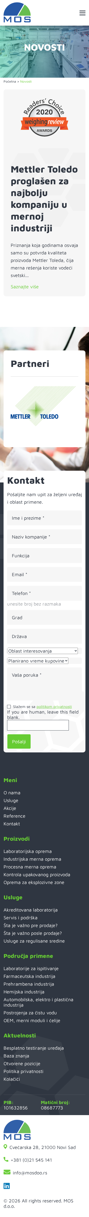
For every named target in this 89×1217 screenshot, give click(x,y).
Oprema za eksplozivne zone (34, 882)
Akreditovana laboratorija (31, 909)
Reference (14, 816)
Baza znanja (16, 1055)
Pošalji (19, 741)
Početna (10, 81)
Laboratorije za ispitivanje (31, 968)
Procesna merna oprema (30, 866)
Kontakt (12, 823)
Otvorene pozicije (22, 1063)
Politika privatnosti (23, 1071)
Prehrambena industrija (29, 984)
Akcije (10, 808)
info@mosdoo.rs (30, 1172)
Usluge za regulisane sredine (34, 941)
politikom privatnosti (54, 706)
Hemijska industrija (24, 991)
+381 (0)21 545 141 (31, 1160)
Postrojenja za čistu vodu (30, 1012)
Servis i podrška (20, 917)
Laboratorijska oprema (28, 851)
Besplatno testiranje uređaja (34, 1048)
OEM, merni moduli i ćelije (32, 1020)
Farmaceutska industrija (29, 976)
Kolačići (12, 1079)
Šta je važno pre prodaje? (31, 925)
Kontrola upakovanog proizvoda (37, 874)
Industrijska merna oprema (32, 859)
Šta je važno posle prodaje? (33, 933)
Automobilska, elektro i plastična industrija (38, 1002)
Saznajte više (25, 286)
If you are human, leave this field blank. (43, 714)
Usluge (11, 800)
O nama (12, 792)
